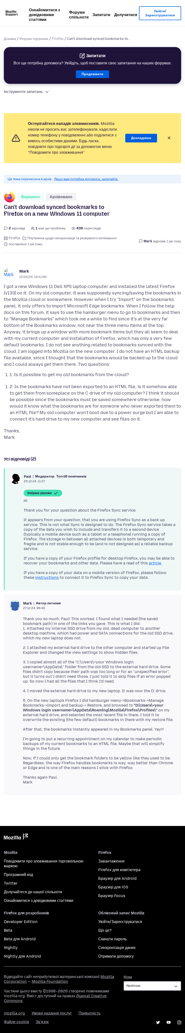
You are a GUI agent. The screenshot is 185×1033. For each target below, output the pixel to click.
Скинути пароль (112, 939)
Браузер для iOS (113, 887)
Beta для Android (20, 939)
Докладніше (141, 138)
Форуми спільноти (79, 14)
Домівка (10, 39)
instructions (47, 577)
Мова (128, 977)
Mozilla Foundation (50, 981)
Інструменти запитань (23, 92)
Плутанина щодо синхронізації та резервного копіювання (72, 238)
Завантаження (111, 861)
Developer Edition (21, 921)
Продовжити (92, 74)
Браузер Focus (111, 895)
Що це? (105, 930)
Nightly (11, 947)
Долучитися (125, 14)
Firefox (58, 39)
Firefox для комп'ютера (119, 870)
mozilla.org (14, 1013)
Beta (8, 930)
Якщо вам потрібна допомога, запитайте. (86, 179)
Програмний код (18, 874)
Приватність (89, 1013)
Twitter (11, 883)
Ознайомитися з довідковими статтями (44, 15)
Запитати (101, 14)
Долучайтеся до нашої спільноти (33, 892)
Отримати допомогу (116, 956)
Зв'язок (42, 1022)
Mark (24, 271)
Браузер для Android (117, 878)
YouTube (169, 1022)
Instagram (179, 1022)
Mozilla (16, 837)
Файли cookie (16, 1022)
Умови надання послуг (52, 1013)
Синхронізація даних (117, 947)
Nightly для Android (22, 956)
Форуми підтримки (34, 39)
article (155, 563)
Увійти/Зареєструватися (160, 13)
